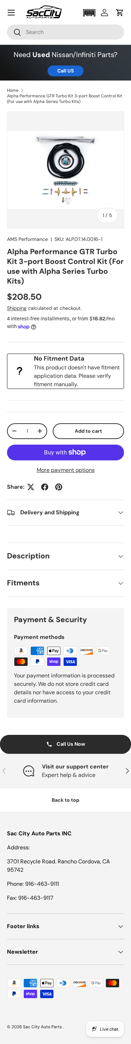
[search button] (14, 33)
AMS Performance (27, 239)
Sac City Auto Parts (43, 1027)
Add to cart (88, 431)
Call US (65, 71)
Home (13, 90)
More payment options (66, 470)
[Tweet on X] (31, 487)
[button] (89, 13)
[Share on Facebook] (45, 487)
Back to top (65, 800)
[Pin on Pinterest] (59, 487)
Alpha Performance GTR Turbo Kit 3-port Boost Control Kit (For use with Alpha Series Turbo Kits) (64, 98)
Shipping (17, 308)
